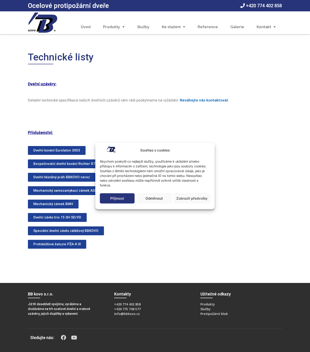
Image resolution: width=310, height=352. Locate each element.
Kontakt (264, 27)
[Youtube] (74, 337)
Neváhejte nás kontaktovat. (204, 100)
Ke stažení (171, 27)
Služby (143, 27)
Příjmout (117, 198)
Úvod (86, 27)
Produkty (111, 27)
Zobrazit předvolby (192, 198)
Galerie (237, 27)
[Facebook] (63, 337)
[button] (57, 150)
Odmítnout (154, 198)
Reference (208, 27)
